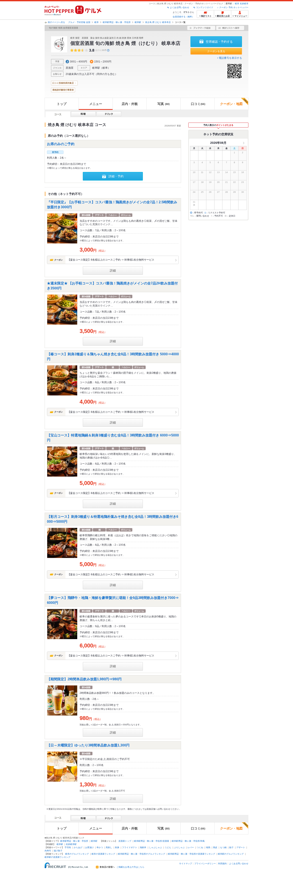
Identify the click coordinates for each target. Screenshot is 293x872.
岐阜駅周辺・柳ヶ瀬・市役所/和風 (188, 841)
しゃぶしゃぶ (155, 847)
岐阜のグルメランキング (77, 854)
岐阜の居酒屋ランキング (103, 854)
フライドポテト (129, 847)
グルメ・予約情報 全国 (79, 22)
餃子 (231, 847)
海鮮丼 (143, 847)
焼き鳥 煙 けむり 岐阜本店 (158, 22)
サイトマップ (185, 863)
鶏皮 (215, 847)
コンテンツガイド (204, 7)
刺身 (117, 847)
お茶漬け (89, 847)
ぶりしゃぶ (179, 847)
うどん (168, 847)
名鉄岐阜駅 (71, 844)
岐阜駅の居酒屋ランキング (57, 857)
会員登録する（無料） (183, 16)
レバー (190, 847)
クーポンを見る (216, 51)
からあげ (78, 847)
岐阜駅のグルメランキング (231, 854)
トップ (61, 104)
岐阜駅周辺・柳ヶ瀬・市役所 (117, 22)
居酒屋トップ (124, 841)
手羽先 (68, 847)
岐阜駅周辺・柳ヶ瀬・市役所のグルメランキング (141, 854)
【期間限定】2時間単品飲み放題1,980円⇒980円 (86, 679)
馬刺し (109, 847)
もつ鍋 (223, 847)
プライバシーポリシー (205, 863)
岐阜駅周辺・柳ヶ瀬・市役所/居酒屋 (151, 841)
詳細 (113, 270)
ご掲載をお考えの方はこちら (130, 867)
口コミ (198, 104)
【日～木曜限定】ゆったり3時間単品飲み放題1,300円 (90, 745)
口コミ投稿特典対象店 (63, 83)
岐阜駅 (138, 22)
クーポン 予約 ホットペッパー (233, 7)
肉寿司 (48, 850)
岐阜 (237, 3)
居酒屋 (69, 67)
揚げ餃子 (58, 850)
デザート (240, 847)
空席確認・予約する (219, 41)
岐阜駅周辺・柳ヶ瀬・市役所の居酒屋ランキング (191, 854)
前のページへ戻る (56, 22)
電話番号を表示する (230, 57)
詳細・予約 (116, 176)
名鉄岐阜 (244, 3)
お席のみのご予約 (60, 144)
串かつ (100, 847)
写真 (163, 104)
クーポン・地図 (231, 104)
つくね (200, 847)
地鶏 (208, 847)
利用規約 (222, 863)
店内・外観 (130, 104)
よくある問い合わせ (179, 7)
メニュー (95, 104)
